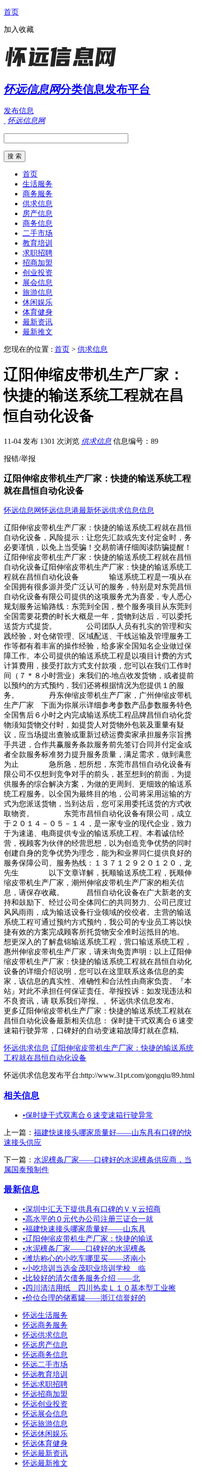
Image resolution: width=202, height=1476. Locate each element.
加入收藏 (19, 29)
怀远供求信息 (26, 1048)
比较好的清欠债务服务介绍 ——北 (81, 1278)
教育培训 (38, 243)
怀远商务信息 (45, 1355)
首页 (11, 12)
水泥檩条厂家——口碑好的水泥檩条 (84, 1248)
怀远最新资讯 (45, 1453)
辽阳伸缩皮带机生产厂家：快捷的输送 (88, 1239)
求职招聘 (38, 253)
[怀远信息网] (62, 68)
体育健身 (38, 312)
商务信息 (38, 223)
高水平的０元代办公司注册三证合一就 (88, 1219)
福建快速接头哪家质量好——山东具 (84, 1229)
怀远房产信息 (45, 1345)
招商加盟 (38, 263)
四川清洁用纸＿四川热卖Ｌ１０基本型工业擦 (99, 1288)
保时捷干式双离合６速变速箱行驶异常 (88, 1115)
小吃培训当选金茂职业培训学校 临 (84, 1268)
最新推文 (38, 332)
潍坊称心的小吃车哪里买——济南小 (84, 1258)
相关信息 (21, 1095)
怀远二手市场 (45, 1364)
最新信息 (21, 1189)
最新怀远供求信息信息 (116, 510)
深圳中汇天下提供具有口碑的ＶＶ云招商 (92, 1209)
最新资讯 (38, 322)
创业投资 (38, 273)
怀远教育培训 (45, 1374)
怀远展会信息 (45, 1414)
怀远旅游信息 (45, 1424)
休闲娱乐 (38, 302)
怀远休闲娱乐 (45, 1433)
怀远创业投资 (45, 1404)
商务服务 (38, 194)
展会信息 (38, 282)
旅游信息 (38, 292)
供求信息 (38, 204)
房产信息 (38, 213)
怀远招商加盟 (45, 1394)
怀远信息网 (22, 510)
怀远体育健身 (45, 1443)
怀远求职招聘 (45, 1384)
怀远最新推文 (45, 1463)
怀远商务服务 (45, 1325)
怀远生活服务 (45, 1315)
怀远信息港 (60, 510)
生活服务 (38, 184)
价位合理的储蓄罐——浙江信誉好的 (84, 1298)
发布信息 (19, 111)
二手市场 (38, 233)
